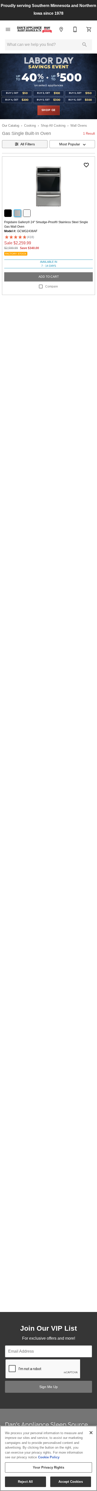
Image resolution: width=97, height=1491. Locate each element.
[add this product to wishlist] (86, 165)
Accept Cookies (70, 1482)
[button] (8, 29)
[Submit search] (84, 44)
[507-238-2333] (75, 29)
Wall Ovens (78, 125)
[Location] (61, 29)
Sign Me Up (48, 1387)
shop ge (49, 110)
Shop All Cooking (53, 125)
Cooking (30, 125)
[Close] (91, 1432)
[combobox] (72, 144)
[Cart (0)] (89, 29)
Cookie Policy (48, 1457)
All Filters (27, 144)
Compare (51, 286)
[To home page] (34, 29)
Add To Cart (49, 277)
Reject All (25, 1482)
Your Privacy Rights (48, 1467)
